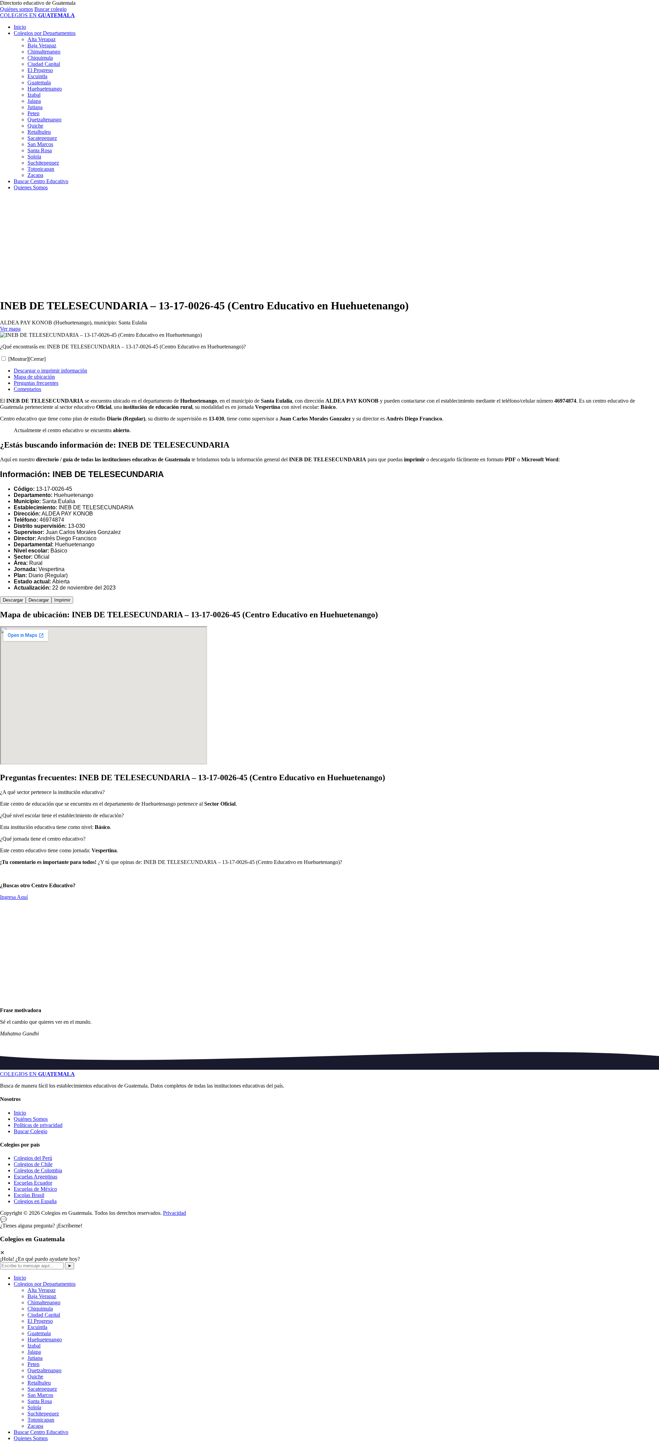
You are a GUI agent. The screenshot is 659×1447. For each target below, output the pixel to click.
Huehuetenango (44, 89)
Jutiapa (35, 107)
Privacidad (174, 1213)
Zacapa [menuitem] (35, 1426)
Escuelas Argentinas (35, 1176)
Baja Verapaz (41, 45)
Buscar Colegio (30, 1131)
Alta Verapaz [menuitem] (41, 1290)
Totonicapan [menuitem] (40, 1420)
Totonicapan (40, 169)
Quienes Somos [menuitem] (31, 1438)
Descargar (13, 600)
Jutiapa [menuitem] (35, 1358)
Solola (34, 156)
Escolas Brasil (29, 1195)
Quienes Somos (31, 187)
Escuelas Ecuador (33, 1183)
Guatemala (39, 82)
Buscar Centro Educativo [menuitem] (41, 1432)
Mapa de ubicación (34, 377)
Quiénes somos (16, 9)
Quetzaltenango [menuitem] (44, 1370)
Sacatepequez (42, 138)
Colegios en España (35, 1201)
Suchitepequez (43, 163)
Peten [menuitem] (33, 1364)
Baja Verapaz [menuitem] (41, 1296)
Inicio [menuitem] (20, 1278)
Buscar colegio (50, 9)
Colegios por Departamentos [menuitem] (45, 1284)
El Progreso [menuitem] (40, 1321)
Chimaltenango (43, 52)
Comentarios (27, 389)
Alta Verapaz (41, 39)
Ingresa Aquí (14, 897)
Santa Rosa (39, 150)
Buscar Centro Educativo (41, 181)
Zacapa (35, 175)
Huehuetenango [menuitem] (44, 1339)
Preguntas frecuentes (36, 383)
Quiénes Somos (31, 1119)
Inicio (20, 27)
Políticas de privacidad (38, 1125)
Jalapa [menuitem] (34, 1352)
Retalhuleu (39, 132)
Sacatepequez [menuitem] (42, 1389)
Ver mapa (10, 329)
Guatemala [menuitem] (39, 1333)
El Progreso (40, 70)
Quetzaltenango (44, 119)
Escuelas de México (35, 1189)
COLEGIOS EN (37, 1074)
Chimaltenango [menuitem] (43, 1302)
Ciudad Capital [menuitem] (43, 1315)
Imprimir (62, 600)
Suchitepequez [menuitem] (43, 1413)
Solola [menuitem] (34, 1407)
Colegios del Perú (33, 1158)
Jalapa (34, 101)
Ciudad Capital (43, 64)
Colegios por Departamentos (45, 33)
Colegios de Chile (33, 1164)
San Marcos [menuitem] (40, 1395)
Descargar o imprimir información (50, 370)
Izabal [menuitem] (34, 1346)
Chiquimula (40, 58)
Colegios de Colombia (38, 1170)
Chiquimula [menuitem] (40, 1309)
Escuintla (37, 76)
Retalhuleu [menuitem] (39, 1383)
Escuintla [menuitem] (37, 1327)
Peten (33, 113)
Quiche (35, 126)
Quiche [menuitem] (35, 1376)
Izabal (34, 95)
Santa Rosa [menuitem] (39, 1401)
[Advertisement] (206, 244)
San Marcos (40, 144)
